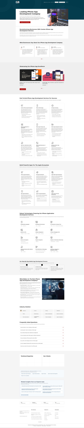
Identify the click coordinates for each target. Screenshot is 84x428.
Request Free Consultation (25, 22)
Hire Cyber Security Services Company (36, 417)
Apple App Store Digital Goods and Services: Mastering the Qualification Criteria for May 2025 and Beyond (30, 389)
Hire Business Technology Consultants (36, 416)
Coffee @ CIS (56, 418)
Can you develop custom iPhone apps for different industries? (30, 335)
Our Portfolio (56, 414)
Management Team (46, 415)
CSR (55, 415)
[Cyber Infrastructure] (17, 2)
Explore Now (23, 89)
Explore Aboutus (44, 373)
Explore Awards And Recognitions (53, 373)
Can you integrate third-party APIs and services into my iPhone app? (32, 343)
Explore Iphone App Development (26, 373)
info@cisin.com (46, 2)
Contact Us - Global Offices (48, 414)
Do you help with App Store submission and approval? (29, 332)
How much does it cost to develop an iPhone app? (29, 327)
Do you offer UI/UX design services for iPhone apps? (29, 340)
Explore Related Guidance (36, 373)
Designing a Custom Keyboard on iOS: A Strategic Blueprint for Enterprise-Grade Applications (51, 392)
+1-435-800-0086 (52, 2)
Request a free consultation (25, 375)
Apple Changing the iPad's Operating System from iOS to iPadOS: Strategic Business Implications (52, 389)
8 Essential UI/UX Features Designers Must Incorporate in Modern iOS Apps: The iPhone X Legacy (52, 386)
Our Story (45, 418)
